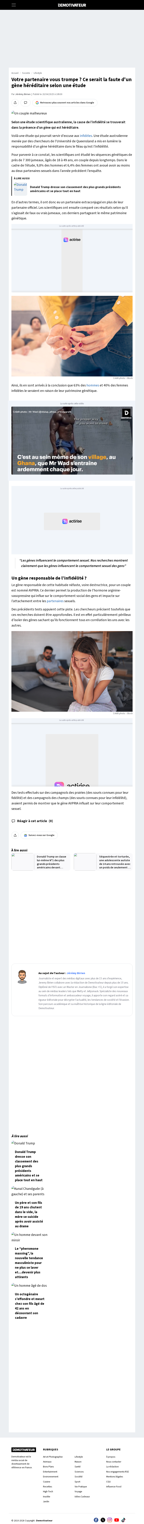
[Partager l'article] (15, 102)
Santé (78, 1466)
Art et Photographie (53, 1456)
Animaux (47, 1461)
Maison (78, 1461)
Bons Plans (48, 1466)
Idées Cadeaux (82, 1496)
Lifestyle (38, 73)
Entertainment (50, 1471)
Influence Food (113, 1486)
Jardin (46, 1501)
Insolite (46, 1496)
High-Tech (48, 1491)
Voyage (78, 1491)
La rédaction (112, 1466)
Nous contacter (113, 1461)
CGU (108, 1481)
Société (79, 1476)
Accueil (14, 73)
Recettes (47, 1486)
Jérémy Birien (23, 94)
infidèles (86, 135)
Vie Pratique (81, 1486)
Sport (77, 1481)
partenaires (55, 601)
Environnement (50, 1476)
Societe (26, 73)
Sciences (79, 1471)
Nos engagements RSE (117, 1471)
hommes (92, 385)
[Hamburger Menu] (14, 4)
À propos (110, 1456)
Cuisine (46, 1481)
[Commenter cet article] (26, 102)
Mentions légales (114, 1476)
